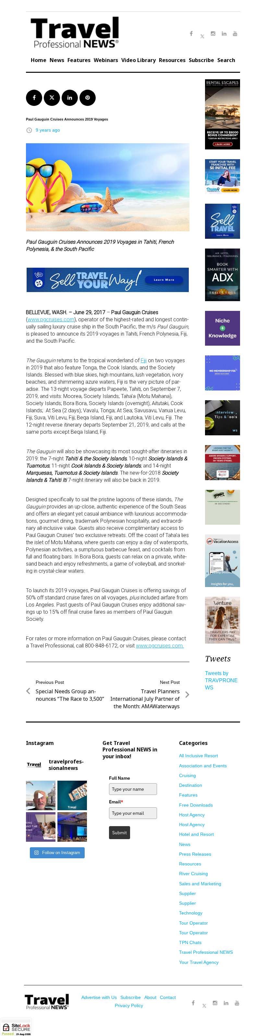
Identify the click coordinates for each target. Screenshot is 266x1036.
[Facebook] (193, 1003)
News (57, 60)
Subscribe (201, 60)
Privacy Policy (129, 1005)
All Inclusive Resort (198, 755)
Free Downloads (196, 805)
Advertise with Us (99, 997)
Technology (190, 912)
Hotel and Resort (196, 834)
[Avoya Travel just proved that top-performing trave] (72, 827)
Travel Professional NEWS (206, 952)
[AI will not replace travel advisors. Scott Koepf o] (40, 795)
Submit (119, 833)
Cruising (187, 775)
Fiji (144, 360)
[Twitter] (204, 1000)
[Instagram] (215, 1003)
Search (226, 60)
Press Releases (195, 854)
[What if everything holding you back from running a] (40, 827)
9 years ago (48, 130)
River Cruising (193, 873)
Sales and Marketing (200, 883)
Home (38, 60)
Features (79, 60)
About (150, 997)
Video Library (138, 60)
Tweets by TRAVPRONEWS (221, 680)
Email (116, 802)
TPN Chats (190, 942)
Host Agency (192, 814)
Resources (172, 60)
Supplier (187, 893)
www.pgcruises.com (51, 319)
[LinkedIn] (226, 1003)
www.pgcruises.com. (160, 646)
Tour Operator (193, 923)
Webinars (106, 60)
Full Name (119, 778)
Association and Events (203, 765)
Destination (190, 785)
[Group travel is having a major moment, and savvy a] (72, 795)
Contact (168, 997)
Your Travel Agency (199, 962)
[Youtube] (237, 1003)
